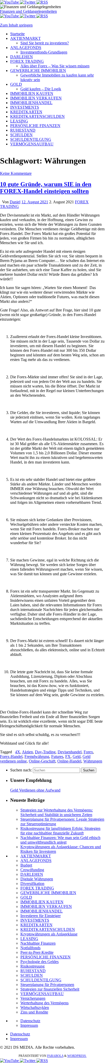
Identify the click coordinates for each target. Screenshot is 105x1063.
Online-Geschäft (42, 761)
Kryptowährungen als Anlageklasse (48, 934)
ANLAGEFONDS (35, 860)
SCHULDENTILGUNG (40, 980)
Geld (77, 756)
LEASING (29, 938)
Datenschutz (30, 1021)
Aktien (27, 752)
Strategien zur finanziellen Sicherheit (49, 989)
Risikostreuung (32, 966)
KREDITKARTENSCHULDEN (47, 929)
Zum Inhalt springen (16, 25)
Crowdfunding (32, 870)
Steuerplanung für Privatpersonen (47, 984)
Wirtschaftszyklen (34, 1007)
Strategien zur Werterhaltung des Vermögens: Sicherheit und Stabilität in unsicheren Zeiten (56, 812)
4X (17, 752)
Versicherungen (32, 998)
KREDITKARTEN (36, 925)
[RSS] (42, 2)
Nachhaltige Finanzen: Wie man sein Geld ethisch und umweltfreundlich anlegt (60, 839)
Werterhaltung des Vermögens (44, 1003)
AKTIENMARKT (35, 856)
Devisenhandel (70, 752)
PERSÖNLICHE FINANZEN (45, 957)
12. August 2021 (34, 202)
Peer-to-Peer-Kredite (37, 952)
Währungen (92, 761)
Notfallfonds (30, 948)
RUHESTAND (33, 971)
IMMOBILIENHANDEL (41, 911)
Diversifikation (32, 883)
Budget (26, 865)
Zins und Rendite (34, 1012)
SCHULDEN (31, 975)
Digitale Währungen (36, 879)
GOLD (26, 897)
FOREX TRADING (37, 888)
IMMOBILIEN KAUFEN (41, 902)
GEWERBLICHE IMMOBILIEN (48, 893)
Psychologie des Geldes (39, 961)
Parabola (55, 1056)
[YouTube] (10, 2)
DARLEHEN (31, 874)
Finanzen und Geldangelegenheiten (28, 11)
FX (68, 756)
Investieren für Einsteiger (40, 916)
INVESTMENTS (34, 920)
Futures (57, 756)
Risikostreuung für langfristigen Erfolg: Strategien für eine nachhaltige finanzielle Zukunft (60, 830)
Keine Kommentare (16, 173)
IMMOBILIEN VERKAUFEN (46, 906)
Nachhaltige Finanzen (38, 943)
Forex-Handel (11, 756)
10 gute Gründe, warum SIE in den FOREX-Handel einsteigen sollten (45, 187)
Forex (88, 752)
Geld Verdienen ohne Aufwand (35, 790)
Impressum (29, 1025)
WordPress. (77, 1056)
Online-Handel (69, 761)
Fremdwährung (36, 756)
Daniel (15, 202)
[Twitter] (28, 2)
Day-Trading (45, 752)
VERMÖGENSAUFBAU (42, 994)
